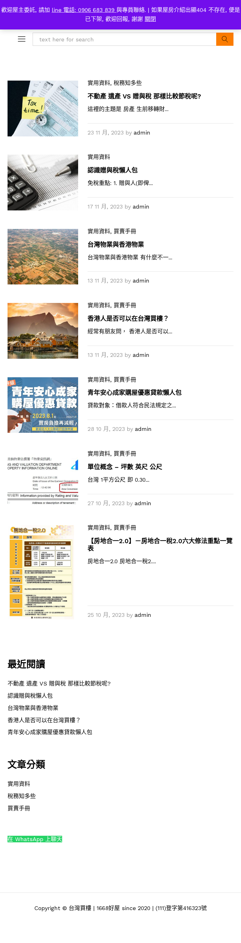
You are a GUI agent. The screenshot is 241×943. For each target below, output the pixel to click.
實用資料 (99, 83)
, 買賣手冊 (123, 231)
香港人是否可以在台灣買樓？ (128, 318)
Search (224, 39)
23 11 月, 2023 (106, 132)
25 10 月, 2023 (106, 615)
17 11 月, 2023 (105, 206)
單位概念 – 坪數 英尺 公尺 (125, 467)
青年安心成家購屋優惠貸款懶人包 (135, 392)
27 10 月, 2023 (106, 503)
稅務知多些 (22, 796)
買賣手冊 (19, 808)
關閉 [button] (150, 19)
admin (142, 132)
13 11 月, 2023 (105, 280)
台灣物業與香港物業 (116, 244)
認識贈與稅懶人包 (113, 170)
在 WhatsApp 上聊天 (35, 839)
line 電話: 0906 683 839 (84, 10)
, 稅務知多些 (126, 83)
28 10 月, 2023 (106, 429)
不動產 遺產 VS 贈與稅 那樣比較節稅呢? (144, 96)
